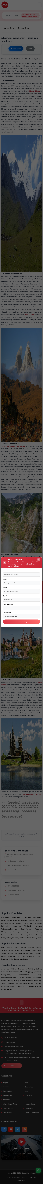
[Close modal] (38, 559)
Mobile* (5, 587)
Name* (5, 571)
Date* (5, 596)
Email (5, 579)
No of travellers (8, 604)
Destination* (7, 612)
